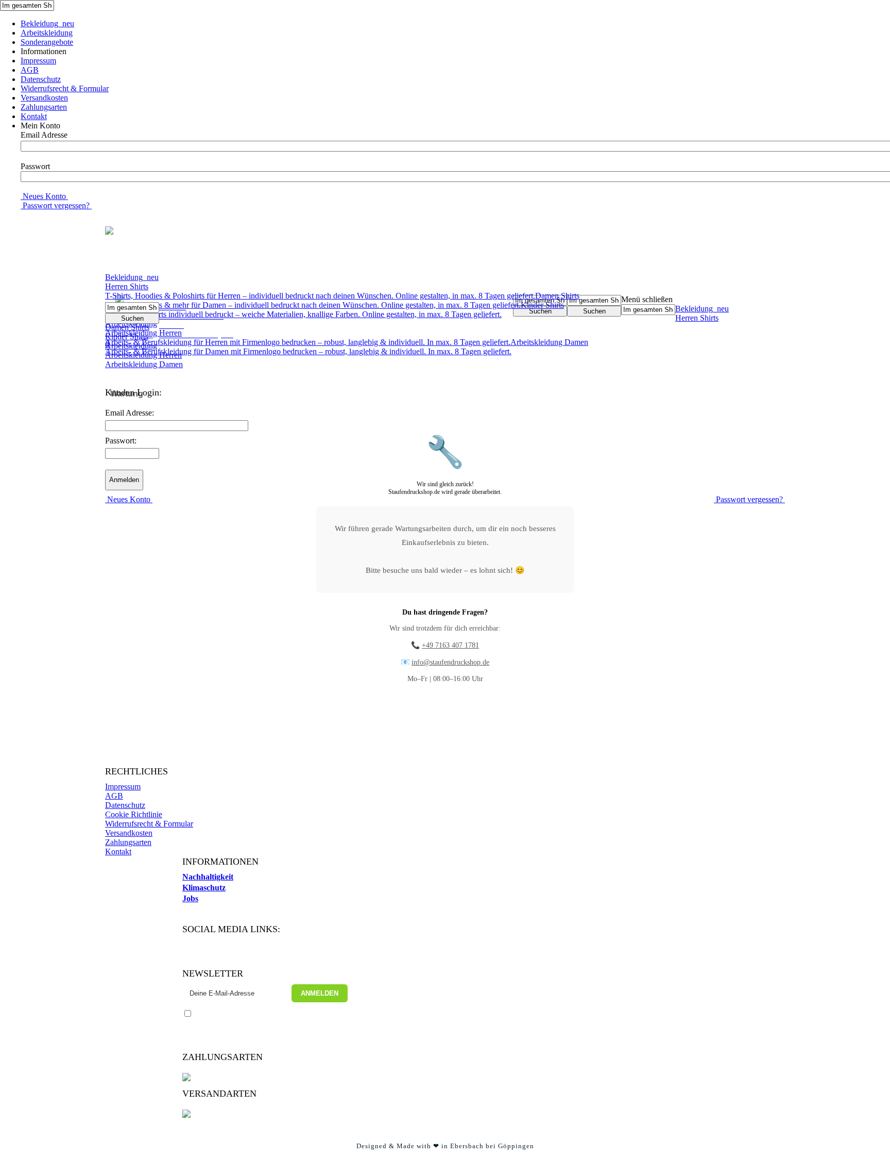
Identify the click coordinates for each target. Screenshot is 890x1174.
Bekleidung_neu (47, 23)
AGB (30, 69)
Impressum (38, 60)
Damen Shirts (342, 300)
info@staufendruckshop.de (450, 662)
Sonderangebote (47, 42)
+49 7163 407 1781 (450, 645)
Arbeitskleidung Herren (307, 337)
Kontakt (34, 116)
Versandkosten (44, 97)
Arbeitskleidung (47, 32)
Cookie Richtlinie (133, 814)
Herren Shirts (320, 291)
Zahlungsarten (44, 107)
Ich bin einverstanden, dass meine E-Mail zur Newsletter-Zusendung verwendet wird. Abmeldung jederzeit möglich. (260, 1022)
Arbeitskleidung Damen (144, 364)
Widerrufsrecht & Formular (65, 88)
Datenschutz (41, 79)
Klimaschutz (204, 887)
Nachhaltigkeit (207, 876)
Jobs (190, 898)
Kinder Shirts (334, 310)
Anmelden (319, 993)
